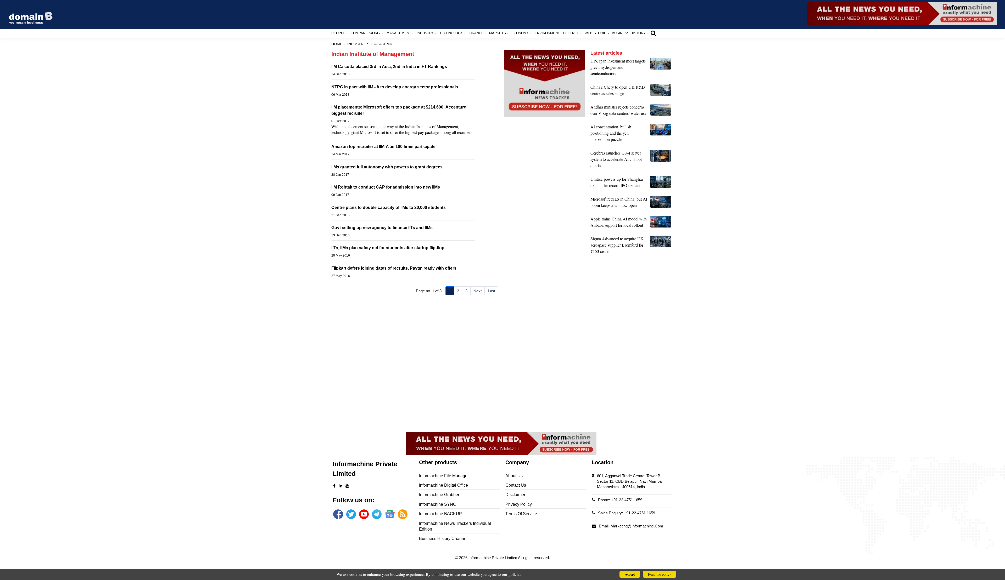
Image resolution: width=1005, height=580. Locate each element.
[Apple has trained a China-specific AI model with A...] (660, 223)
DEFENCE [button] (571, 33)
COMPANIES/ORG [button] (366, 33)
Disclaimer (515, 494)
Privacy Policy (518, 504)
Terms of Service (521, 513)
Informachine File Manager (444, 476)
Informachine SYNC (437, 504)
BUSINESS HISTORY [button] (629, 33)
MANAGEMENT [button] (399, 33)
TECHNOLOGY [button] (451, 33)
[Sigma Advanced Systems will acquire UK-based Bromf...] (660, 246)
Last (491, 291)
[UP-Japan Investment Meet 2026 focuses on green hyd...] (660, 68)
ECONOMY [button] (520, 33)
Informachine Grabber (439, 494)
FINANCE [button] (476, 33)
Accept (630, 574)
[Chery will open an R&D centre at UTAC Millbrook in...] (660, 91)
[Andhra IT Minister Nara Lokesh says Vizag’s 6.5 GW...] (660, 111)
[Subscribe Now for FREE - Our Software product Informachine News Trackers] (902, 13)
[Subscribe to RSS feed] (402, 514)
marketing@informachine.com (637, 526)
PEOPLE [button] (338, 33)
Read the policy (659, 574)
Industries (358, 44)
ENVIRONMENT (547, 33)
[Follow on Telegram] (377, 514)
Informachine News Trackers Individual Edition (455, 526)
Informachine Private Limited (493, 557)
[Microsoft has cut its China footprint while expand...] (660, 203)
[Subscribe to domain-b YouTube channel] (364, 514)
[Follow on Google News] (389, 514)
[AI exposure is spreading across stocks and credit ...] (660, 134)
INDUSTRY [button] (425, 33)
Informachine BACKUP (440, 513)
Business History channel (443, 538)
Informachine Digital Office (443, 485)
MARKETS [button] (497, 33)
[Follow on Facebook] (338, 514)
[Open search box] (653, 33)
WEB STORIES (597, 33)
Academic (383, 44)
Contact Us (515, 485)
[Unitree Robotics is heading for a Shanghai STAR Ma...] (660, 183)
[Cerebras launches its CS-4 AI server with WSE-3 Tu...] (660, 160)
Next (477, 291)
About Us (514, 476)
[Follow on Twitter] (351, 514)
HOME (336, 44)
